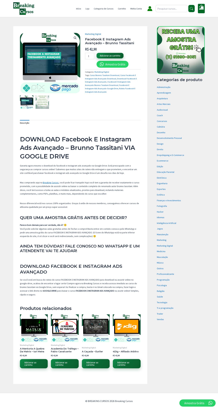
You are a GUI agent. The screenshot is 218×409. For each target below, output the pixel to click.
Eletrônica (161, 177)
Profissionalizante (165, 274)
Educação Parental (165, 172)
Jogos (160, 228)
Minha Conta (136, 8)
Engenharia (162, 183)
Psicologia (162, 285)
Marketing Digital (93, 34)
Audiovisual (162, 109)
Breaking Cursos (51, 182)
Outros (160, 268)
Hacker (160, 211)
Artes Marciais (163, 104)
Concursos (162, 121)
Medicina (161, 251)
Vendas (160, 319)
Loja (87, 8)
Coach (160, 115)
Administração (163, 87)
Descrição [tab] (24, 122)
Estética (161, 194)
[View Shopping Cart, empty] (201, 8)
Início (78, 8)
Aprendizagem (164, 92)
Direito (160, 149)
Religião (161, 291)
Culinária (161, 126)
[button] (75, 38)
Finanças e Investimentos (169, 200)
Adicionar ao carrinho (110, 55)
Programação (163, 279)
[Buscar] (191, 8)
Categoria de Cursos (103, 8)
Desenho (161, 132)
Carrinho (122, 8)
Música (160, 262)
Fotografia (162, 206)
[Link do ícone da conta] (149, 8)
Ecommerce (162, 160)
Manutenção (162, 234)
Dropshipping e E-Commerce (170, 155)
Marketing (161, 240)
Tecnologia (162, 302)
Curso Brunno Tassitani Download (104, 75)
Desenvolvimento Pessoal (169, 138)
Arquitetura (162, 98)
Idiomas (160, 217)
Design (160, 143)
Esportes (161, 189)
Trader (160, 313)
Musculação (162, 257)
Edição (160, 166)
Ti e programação (165, 308)
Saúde (160, 296)
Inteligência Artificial (166, 223)
